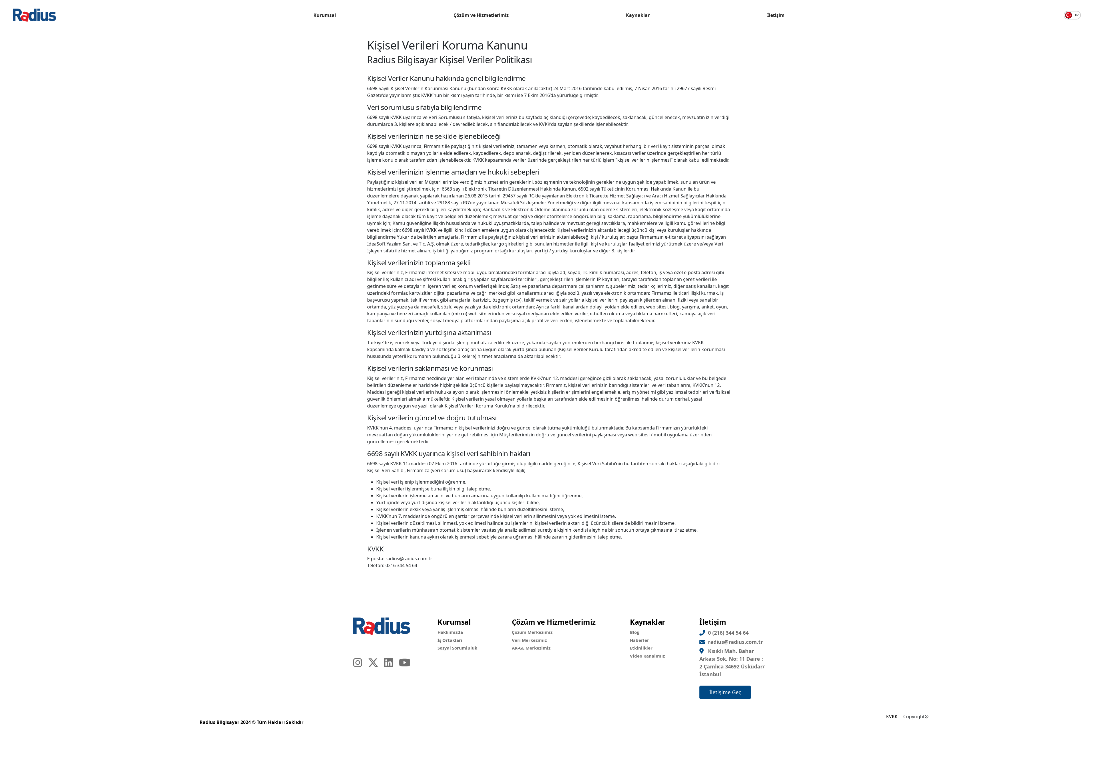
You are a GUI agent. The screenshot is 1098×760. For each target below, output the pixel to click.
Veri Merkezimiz (529, 640)
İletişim (776, 15)
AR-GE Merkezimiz (531, 648)
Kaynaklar (638, 15)
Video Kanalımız (647, 656)
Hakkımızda (450, 632)
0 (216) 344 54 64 (728, 632)
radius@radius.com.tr (735, 641)
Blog (635, 632)
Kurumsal (324, 15)
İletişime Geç (725, 692)
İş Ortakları (449, 640)
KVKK (892, 716)
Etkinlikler (641, 648)
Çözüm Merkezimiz (532, 632)
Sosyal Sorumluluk (457, 648)
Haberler (639, 640)
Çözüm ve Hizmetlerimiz (481, 15)
